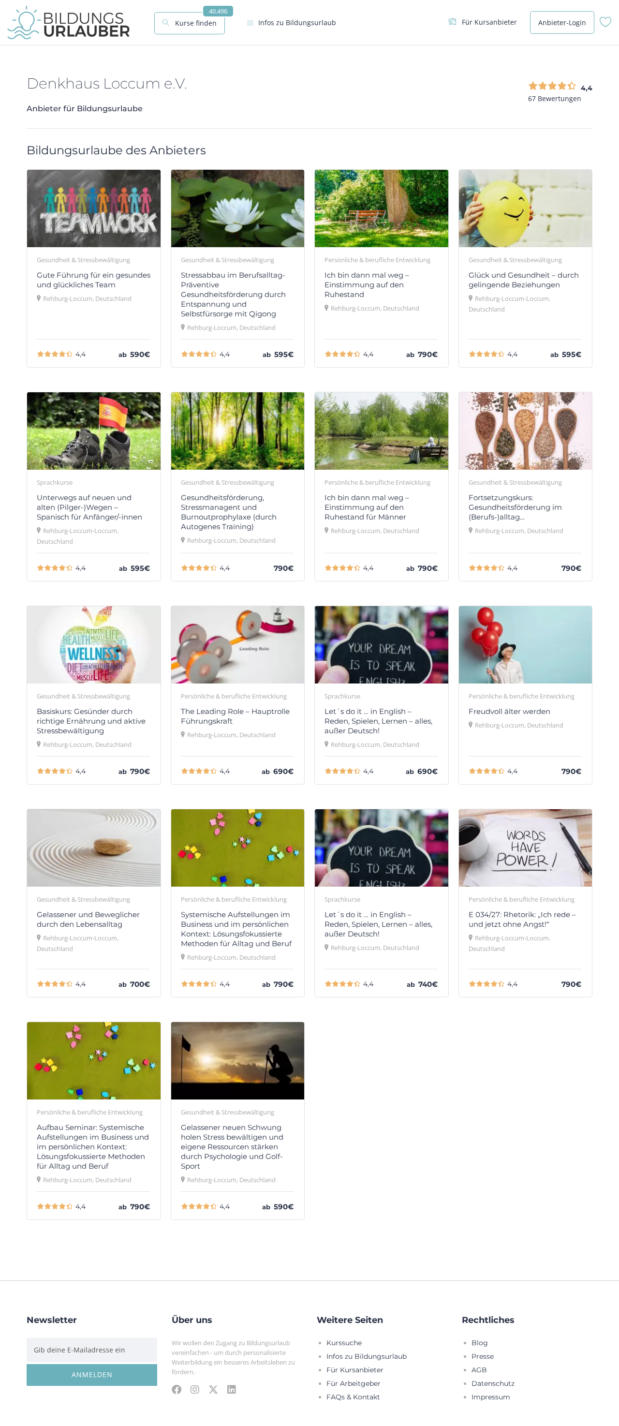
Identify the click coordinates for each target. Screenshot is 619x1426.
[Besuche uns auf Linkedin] (231, 1389)
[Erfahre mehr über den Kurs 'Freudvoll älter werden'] (525, 644)
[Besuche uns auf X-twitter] (213, 1389)
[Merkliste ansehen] (606, 24)
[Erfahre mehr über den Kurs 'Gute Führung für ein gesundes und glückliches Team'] (94, 208)
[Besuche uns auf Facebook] (176, 1389)
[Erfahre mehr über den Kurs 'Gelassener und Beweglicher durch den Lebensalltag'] (94, 848)
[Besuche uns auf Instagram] (195, 1389)
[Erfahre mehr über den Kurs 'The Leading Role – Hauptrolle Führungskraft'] (238, 644)
